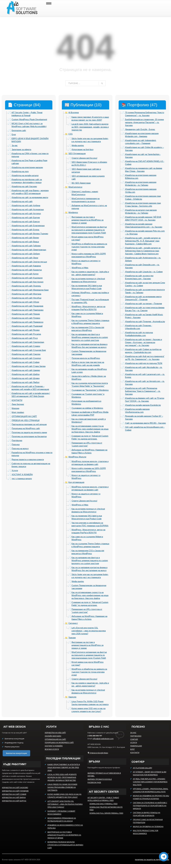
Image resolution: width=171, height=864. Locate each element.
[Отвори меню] (48, 5)
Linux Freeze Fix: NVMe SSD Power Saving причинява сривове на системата (62, 787)
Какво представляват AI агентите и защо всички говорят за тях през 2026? (63, 767)
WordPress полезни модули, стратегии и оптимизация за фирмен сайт (65, 845)
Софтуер (134, 739)
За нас (133, 732)
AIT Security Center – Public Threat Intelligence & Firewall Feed (103, 799)
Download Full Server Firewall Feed (106, 813)
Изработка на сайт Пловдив (15, 791)
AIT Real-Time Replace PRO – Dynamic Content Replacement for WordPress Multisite (150, 782)
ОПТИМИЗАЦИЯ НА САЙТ (55, 739)
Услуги (133, 742)
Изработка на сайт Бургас (14, 801)
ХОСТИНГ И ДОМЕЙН (54, 746)
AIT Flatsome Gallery (142, 768)
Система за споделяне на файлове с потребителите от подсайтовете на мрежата (150, 805)
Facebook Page (94, 782)
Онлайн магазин (53, 736)
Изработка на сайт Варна (14, 797)
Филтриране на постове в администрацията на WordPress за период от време (64, 835)
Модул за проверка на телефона (148, 826)
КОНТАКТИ (134, 752)
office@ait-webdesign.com (103, 738)
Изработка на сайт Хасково (15, 787)
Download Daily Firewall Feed (103, 804)
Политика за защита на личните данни (152, 860)
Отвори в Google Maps (98, 753)
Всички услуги (52, 749)
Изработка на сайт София (14, 794)
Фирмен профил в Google (100, 779)
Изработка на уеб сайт (55, 732)
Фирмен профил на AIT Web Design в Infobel (104, 774)
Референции (136, 746)
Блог (132, 749)
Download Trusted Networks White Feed (106, 808)
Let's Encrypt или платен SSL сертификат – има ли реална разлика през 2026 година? (65, 804)
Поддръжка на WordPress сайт (59, 742)
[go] (102, 83)
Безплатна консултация (16, 753)
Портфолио (135, 736)
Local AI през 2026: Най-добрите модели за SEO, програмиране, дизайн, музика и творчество (62, 777)
